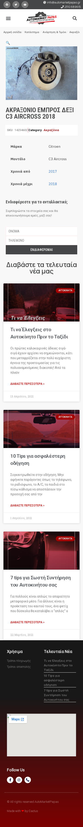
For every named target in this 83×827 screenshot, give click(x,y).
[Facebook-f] (10, 780)
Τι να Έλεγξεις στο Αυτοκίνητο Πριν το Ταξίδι (58, 665)
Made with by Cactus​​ (22, 811)
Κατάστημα (32, 32)
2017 (53, 171)
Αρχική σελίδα (12, 32)
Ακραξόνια (76, 32)
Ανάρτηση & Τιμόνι (54, 32)
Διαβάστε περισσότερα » (27, 383)
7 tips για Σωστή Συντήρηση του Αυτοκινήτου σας (56, 695)
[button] (8, 18)
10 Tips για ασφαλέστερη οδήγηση (54, 680)
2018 (53, 184)
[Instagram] (19, 780)
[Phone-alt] (27, 780)
